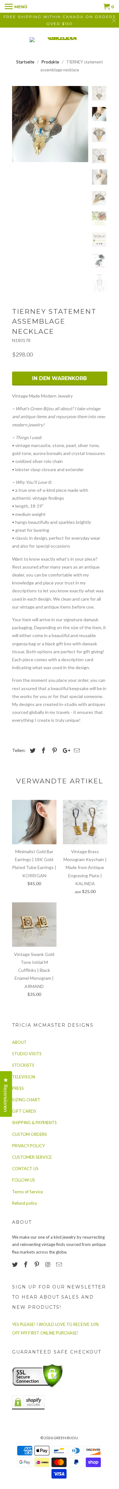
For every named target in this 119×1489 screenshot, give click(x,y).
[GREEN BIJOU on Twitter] (15, 1264)
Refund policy (24, 1203)
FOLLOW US (23, 1180)
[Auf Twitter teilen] (32, 750)
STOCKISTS (23, 1065)
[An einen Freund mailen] (76, 750)
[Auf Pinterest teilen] (54, 750)
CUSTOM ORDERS (29, 1134)
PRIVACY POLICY (28, 1145)
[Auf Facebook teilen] (42, 750)
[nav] (16, 6)
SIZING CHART (26, 1099)
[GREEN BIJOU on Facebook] (26, 1264)
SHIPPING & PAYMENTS (34, 1122)
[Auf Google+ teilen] (65, 750)
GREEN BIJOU (66, 1437)
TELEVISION (23, 1076)
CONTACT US (25, 1168)
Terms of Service (27, 1191)
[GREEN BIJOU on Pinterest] (37, 1264)
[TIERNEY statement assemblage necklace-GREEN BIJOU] (50, 124)
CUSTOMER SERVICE (32, 1157)
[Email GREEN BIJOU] (59, 1264)
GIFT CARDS (24, 1111)
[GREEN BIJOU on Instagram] (48, 1264)
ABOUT (19, 1042)
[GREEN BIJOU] (60, 39)
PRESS (18, 1088)
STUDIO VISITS (27, 1053)
